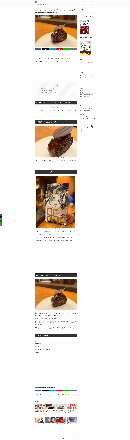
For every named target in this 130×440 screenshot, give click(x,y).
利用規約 (55, 436)
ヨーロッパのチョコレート (85, 98)
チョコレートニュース (84, 88)
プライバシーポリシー (60, 436)
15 (92, 123)
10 (81, 123)
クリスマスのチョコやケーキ (86, 81)
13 (87, 123)
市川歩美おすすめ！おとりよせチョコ (40, 12)
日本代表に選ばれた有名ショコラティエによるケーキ (50, 92)
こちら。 (41, 343)
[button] (38, 49)
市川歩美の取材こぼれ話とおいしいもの (87, 108)
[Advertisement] (56, 72)
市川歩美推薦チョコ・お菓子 (49, 12)
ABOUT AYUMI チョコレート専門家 (70, 436)
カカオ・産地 (83, 77)
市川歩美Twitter (82, 68)
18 (83, 125)
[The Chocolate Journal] (36, 2)
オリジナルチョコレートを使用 (46, 90)
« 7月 (81, 131)
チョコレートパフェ (84, 90)
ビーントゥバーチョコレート (86, 96)
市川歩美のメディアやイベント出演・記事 (87, 105)
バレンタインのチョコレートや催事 (87, 94)
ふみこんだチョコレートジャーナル (87, 75)
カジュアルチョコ (84, 79)
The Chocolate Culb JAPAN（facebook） (86, 65)
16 (94, 123)
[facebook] (63, 435)
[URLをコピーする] (73, 49)
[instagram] (66, 435)
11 (83, 123)
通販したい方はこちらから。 (40, 341)
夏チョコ (82, 100)
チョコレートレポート (84, 92)
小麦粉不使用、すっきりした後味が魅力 (47, 88)
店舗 (36, 343)
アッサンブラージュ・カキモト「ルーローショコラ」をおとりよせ (52, 87)
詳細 (38, 343)
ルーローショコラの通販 (44, 93)
